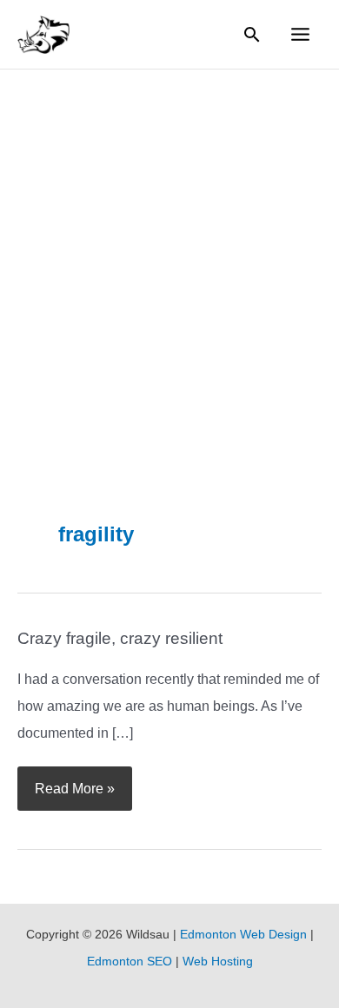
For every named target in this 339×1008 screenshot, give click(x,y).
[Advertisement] (169, 247)
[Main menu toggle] (301, 35)
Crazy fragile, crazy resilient (120, 638)
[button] (252, 34)
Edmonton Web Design (243, 934)
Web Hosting (218, 961)
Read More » (74, 781)
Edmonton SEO (129, 961)
